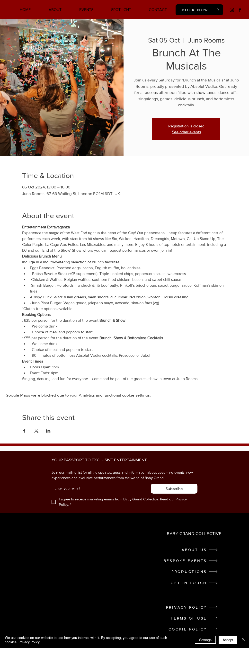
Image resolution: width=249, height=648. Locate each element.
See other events (186, 132)
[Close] (243, 639)
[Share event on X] (36, 431)
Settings (205, 639)
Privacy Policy (29, 641)
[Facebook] (240, 10)
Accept (228, 639)
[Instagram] (232, 10)
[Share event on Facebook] (24, 431)
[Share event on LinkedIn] (48, 431)
